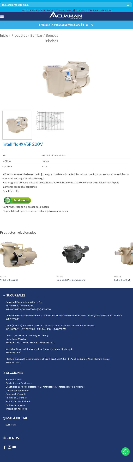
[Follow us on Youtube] (14, 447)
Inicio (4, 35)
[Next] (124, 78)
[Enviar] (128, 4)
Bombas (36, 35)
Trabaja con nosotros (16, 408)
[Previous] (9, 78)
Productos (19, 35)
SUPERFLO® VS (122, 279)
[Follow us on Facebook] (4, 447)
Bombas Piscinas (52, 38)
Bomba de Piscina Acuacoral (71, 279)
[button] (1, 17)
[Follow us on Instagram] (9, 447)
